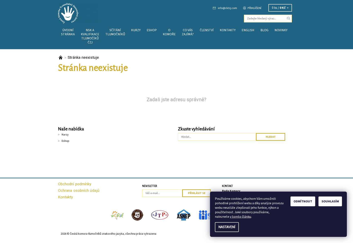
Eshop (152, 30)
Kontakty (228, 30)
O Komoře (169, 32)
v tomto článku (240, 216)
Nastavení (226, 227)
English (248, 30)
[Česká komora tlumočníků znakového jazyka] (78, 13)
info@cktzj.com (227, 8)
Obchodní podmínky (75, 184)
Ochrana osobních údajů (78, 190)
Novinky (281, 30)
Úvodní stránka (68, 32)
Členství (207, 30)
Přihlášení (254, 8)
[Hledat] (288, 18)
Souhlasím (330, 201)
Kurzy (136, 30)
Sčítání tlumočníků (115, 32)
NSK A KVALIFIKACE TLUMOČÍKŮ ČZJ (90, 36)
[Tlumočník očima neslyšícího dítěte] (137, 214)
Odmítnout (303, 201)
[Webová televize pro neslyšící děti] (117, 214)
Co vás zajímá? (188, 32)
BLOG (264, 30)
